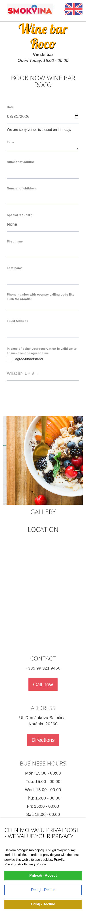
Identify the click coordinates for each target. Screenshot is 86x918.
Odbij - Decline (43, 904)
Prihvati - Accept (43, 875)
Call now (43, 684)
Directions (43, 740)
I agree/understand (28, 359)
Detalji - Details (43, 890)
